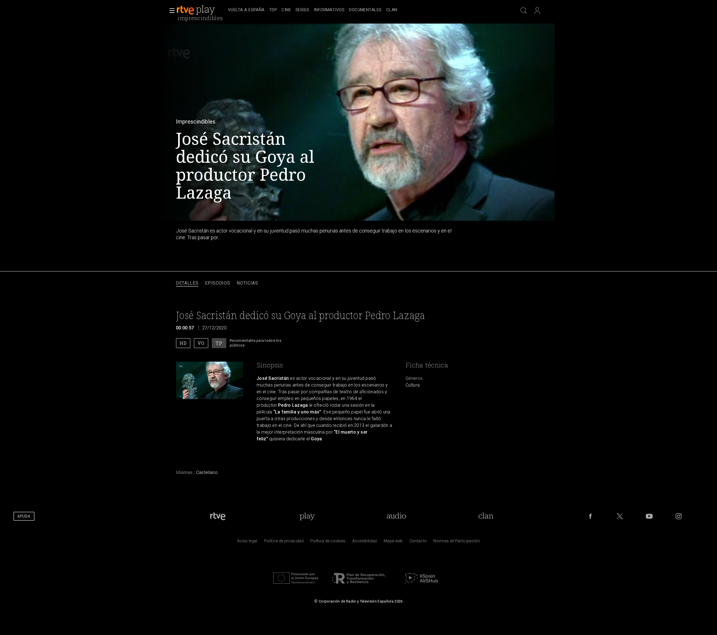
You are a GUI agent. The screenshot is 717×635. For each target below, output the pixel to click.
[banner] (201, 10)
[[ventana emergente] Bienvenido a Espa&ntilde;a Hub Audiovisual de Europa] (421, 585)
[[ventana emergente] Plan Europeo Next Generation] (296, 585)
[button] (170, 10)
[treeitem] (246, 10)
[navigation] (365, 10)
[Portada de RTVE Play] (196, 10)
